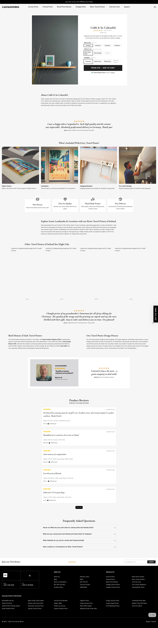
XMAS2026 (83, 587)
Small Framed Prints (8, 608)
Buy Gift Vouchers (59, 584)
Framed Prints (48, 7)
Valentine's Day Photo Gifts (88, 608)
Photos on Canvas (59, 606)
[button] (155, 314)
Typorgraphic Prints (138, 587)
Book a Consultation (60, 582)
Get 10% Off (84, 582)
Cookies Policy (58, 587)
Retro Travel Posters (97, 7)
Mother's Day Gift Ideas (139, 603)
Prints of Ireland (137, 606)
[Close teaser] (153, 323)
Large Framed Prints (112, 603)
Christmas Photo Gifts (139, 600)
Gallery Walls (58, 603)
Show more (79, 507)
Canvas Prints (33, 7)
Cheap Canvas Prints (112, 600)
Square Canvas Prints (35, 608)
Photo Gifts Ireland (86, 606)
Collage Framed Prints (113, 587)
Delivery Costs (84, 577)
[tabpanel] (79, 459)
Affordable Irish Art (8, 600)
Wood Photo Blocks (64, 7)
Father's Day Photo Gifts (35, 603)
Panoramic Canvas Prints (36, 606)
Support (127, 7)
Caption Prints (84, 600)
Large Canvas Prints (86, 603)
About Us (57, 577)
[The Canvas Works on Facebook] (30, 576)
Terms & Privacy (85, 584)
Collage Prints (81, 7)
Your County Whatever (139, 584)
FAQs (81, 579)
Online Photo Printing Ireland (11, 606)
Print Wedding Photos (113, 606)
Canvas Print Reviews (60, 600)
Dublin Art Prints (7, 603)
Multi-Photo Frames (138, 577)
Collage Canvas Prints (113, 584)
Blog (55, 579)
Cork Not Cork (114, 7)
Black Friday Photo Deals (36, 600)
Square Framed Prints (61, 608)
